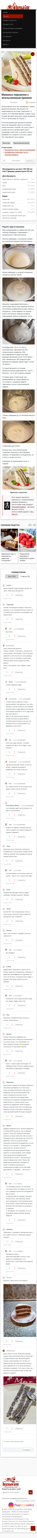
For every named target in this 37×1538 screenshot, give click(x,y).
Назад (5, 12)
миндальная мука (9, 189)
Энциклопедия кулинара (12, 28)
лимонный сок (8, 206)
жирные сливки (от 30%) (12, 212)
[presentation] (29, 525)
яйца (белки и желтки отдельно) (15, 179)
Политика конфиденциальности (14, 1498)
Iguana (20, 1060)
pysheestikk (10, 645)
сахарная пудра (8, 203)
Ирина (20, 950)
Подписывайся (24, 1505)
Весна (20, 1183)
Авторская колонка (10, 32)
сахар (4, 183)
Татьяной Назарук (19, 507)
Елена (20, 995)
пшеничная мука (8, 192)
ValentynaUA (10, 1351)
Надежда (21, 629)
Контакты (6, 40)
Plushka (8, 1277)
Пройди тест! (8, 24)
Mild (10, 629)
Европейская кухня (21, 143)
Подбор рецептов (10, 20)
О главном (7, 36)
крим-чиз (6, 199)
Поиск (6, 16)
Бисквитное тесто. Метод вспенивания (20, 150)
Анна (19, 870)
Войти (5, 44)
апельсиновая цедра (10, 209)
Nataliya (20, 1251)
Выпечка (6, 143)
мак (3, 186)
